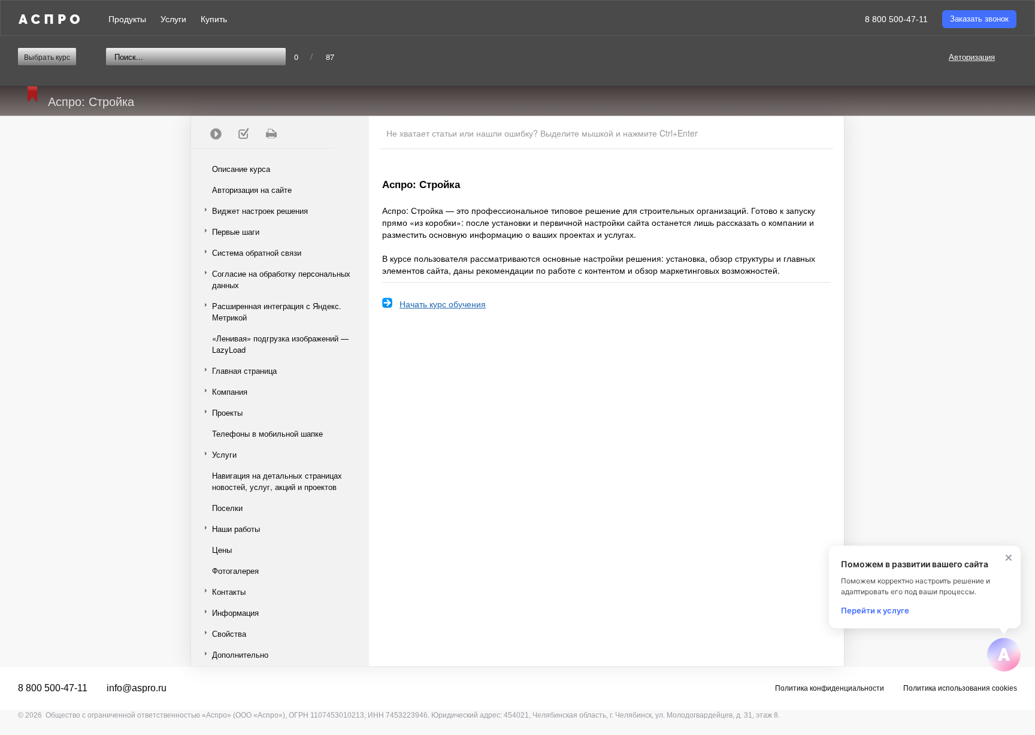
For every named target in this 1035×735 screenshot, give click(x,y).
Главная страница (244, 370)
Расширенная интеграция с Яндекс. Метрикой (276, 311)
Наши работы (236, 528)
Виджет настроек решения (260, 210)
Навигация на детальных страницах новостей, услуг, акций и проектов (277, 481)
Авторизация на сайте (252, 189)
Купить (214, 19)
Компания (229, 391)
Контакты (229, 591)
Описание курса (241, 168)
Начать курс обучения (443, 304)
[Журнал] (243, 133)
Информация (235, 612)
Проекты (227, 412)
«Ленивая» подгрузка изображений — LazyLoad (280, 343)
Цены (222, 549)
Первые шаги (235, 231)
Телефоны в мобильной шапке (267, 433)
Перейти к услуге (875, 610)
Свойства (229, 633)
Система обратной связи (256, 252)
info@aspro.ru (137, 688)
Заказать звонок (979, 18)
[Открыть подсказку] (1004, 655)
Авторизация (972, 56)
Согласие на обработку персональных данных (281, 279)
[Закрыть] (1009, 558)
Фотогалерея (235, 570)
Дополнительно (240, 654)
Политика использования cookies (960, 688)
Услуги (173, 19)
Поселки (227, 507)
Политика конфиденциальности (829, 688)
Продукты (127, 19)
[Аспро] (49, 19)
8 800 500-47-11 (896, 19)
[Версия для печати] (271, 133)
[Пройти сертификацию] (215, 133)
